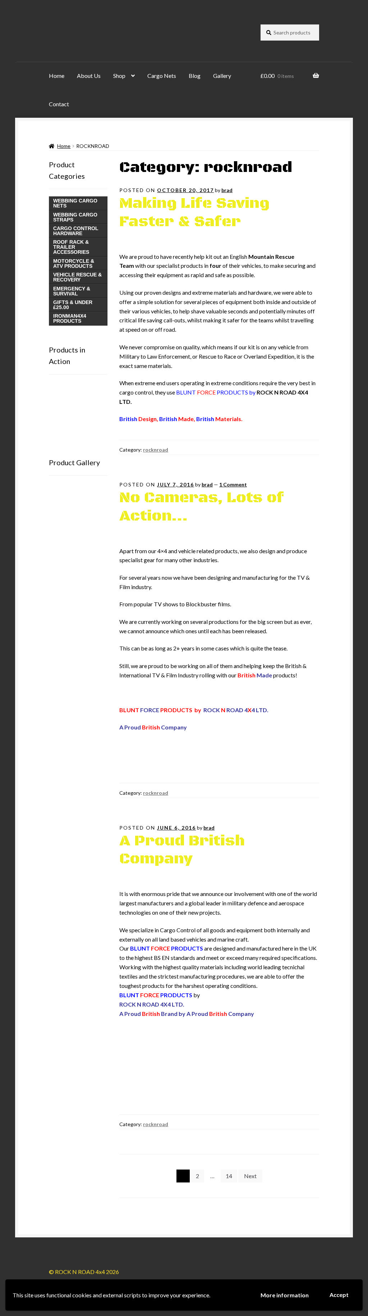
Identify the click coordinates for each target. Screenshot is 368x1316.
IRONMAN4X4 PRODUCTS (69, 318)
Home (56, 75)
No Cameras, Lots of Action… (201, 507)
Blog (195, 75)
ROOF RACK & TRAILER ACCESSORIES (71, 247)
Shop (119, 75)
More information (285, 1295)
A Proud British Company (182, 850)
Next (250, 1175)
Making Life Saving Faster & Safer (194, 212)
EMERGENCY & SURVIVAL (71, 291)
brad (227, 190)
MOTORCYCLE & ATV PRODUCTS (73, 263)
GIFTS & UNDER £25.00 (72, 304)
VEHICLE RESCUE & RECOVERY (77, 277)
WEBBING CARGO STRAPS (75, 217)
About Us (89, 75)
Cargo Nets (161, 75)
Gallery (222, 75)
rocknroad (155, 450)
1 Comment (233, 484)
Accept (339, 1294)
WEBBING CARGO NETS (75, 203)
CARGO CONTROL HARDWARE (75, 230)
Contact (59, 104)
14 (229, 1175)
